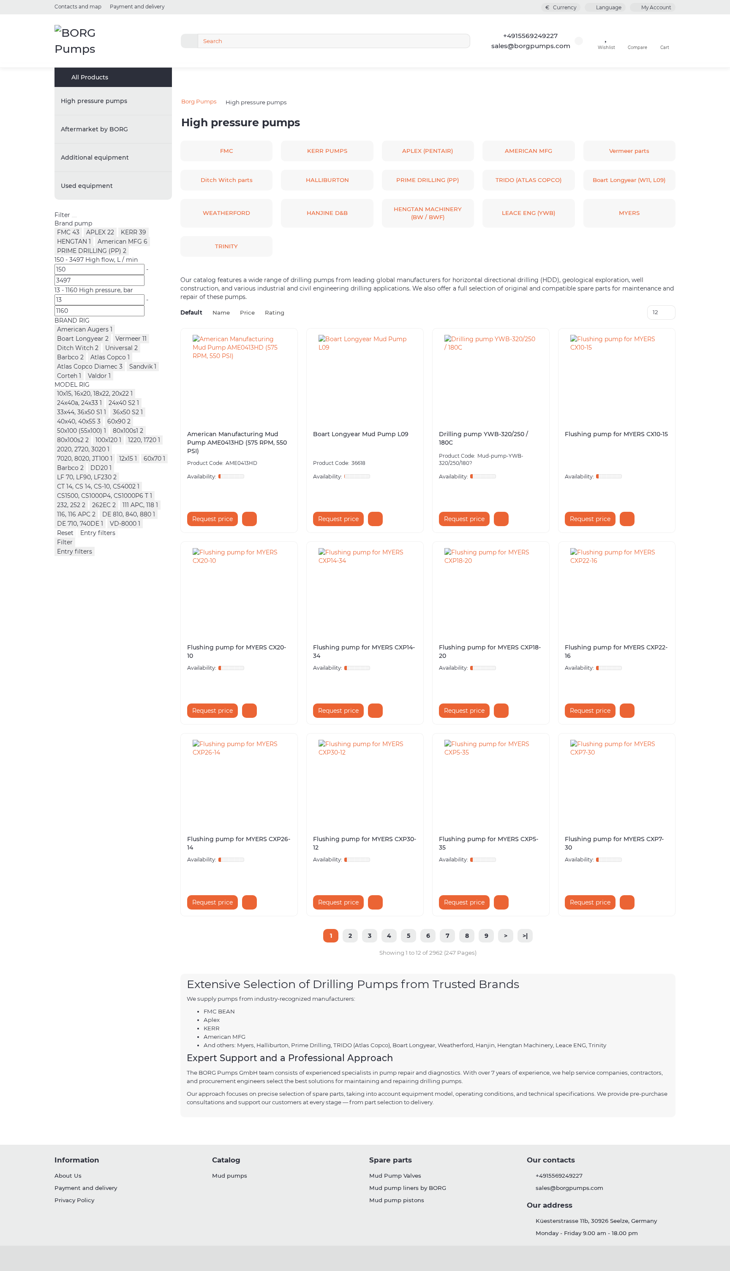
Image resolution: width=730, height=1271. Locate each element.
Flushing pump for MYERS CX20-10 (236, 652)
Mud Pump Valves (395, 1175)
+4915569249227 (530, 36)
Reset (65, 533)
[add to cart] (249, 519)
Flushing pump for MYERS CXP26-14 (238, 843)
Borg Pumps (199, 101)
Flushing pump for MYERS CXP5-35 (488, 843)
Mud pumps (229, 1175)
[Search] (461, 41)
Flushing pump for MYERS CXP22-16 (616, 652)
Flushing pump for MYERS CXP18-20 (490, 652)
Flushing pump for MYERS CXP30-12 (364, 843)
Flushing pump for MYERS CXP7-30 (614, 843)
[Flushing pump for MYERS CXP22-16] (617, 590)
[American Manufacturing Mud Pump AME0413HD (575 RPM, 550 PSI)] (239, 377)
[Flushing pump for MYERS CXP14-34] (365, 590)
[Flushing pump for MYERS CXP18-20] (491, 590)
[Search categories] (189, 41)
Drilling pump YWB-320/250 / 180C (483, 438)
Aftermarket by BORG (94, 129)
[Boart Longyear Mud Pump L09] (365, 377)
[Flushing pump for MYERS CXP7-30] (617, 782)
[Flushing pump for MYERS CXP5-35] (491, 782)
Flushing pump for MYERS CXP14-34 (364, 652)
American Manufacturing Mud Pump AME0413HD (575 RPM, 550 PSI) (237, 442)
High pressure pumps (94, 101)
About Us (68, 1175)
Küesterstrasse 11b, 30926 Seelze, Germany (596, 1220)
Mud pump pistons (396, 1200)
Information (76, 1160)
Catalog (226, 1160)
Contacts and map (77, 6)
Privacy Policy (74, 1200)
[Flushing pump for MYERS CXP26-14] (239, 782)
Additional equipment (95, 157)
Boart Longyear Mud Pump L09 (361, 434)
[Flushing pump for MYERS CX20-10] (239, 590)
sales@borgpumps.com (530, 46)
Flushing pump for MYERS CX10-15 (616, 434)
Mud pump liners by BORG (407, 1187)
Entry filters (97, 533)
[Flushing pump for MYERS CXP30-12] (365, 782)
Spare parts (390, 1160)
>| (525, 936)
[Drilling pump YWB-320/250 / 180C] (491, 377)
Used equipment (87, 186)
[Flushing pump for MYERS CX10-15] (617, 377)
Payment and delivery (137, 6)
